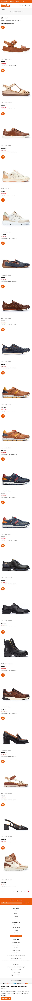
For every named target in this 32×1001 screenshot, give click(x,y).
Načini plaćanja (16, 953)
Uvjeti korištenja (16, 942)
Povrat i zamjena (16, 945)
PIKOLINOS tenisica (6, 879)
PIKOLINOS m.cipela (6, 577)
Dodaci (16, 913)
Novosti (16, 930)
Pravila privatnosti (16, 950)
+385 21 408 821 (17, 969)
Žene (16, 910)
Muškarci (16, 916)
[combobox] (11, 21)
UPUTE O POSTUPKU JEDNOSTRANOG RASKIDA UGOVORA (16, 961)
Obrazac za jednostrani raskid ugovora (16, 955)
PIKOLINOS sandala (6, 59)
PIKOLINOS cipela (6, 145)
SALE (16, 918)
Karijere (17, 1)
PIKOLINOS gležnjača (7, 664)
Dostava (16, 947)
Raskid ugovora (16, 935)
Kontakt (12, 1)
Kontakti (16, 932)
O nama (16, 924)
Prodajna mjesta (5, 1)
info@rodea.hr (17, 975)
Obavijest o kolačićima (16, 958)
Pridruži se (27, 903)
